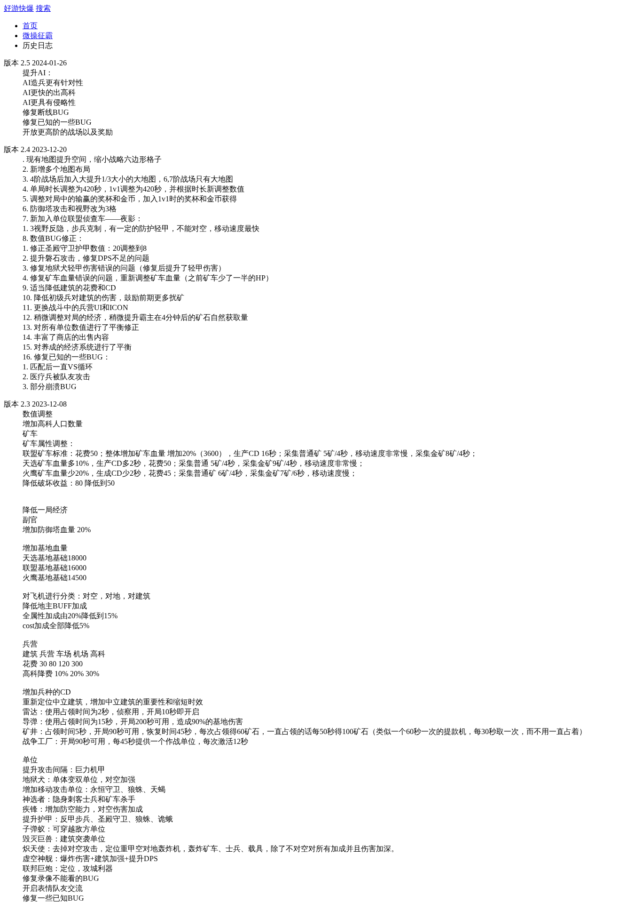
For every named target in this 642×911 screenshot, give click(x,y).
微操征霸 (38, 36)
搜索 (43, 8)
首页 (30, 26)
